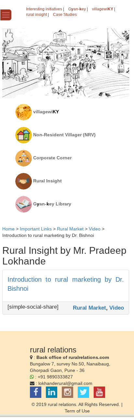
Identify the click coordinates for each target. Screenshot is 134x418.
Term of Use (77, 410)
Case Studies (65, 14)
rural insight (36, 14)
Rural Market (89, 308)
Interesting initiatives (44, 9)
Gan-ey (77, 9)
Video (116, 308)
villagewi (102, 9)
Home (8, 228)
